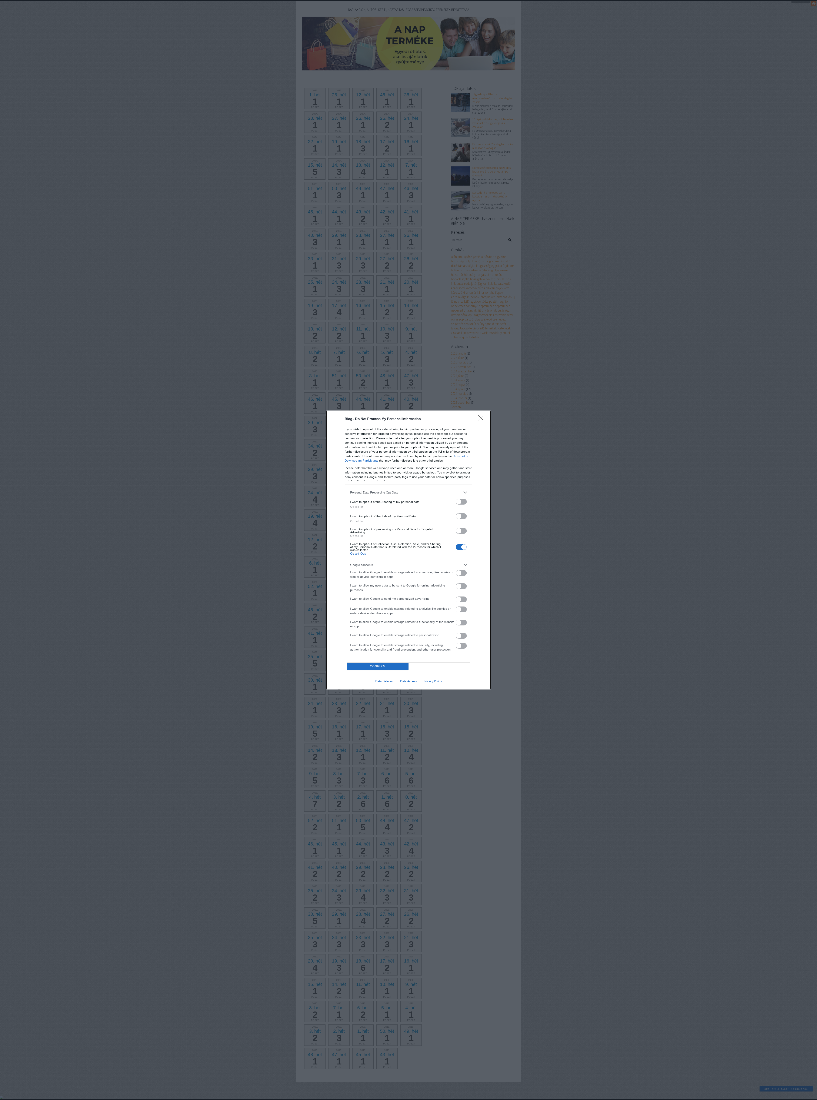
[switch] (461, 502)
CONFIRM (378, 666)
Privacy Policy (432, 681)
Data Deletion (384, 681)
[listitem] (408, 492)
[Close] (482, 419)
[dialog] (408, 550)
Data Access (408, 681)
